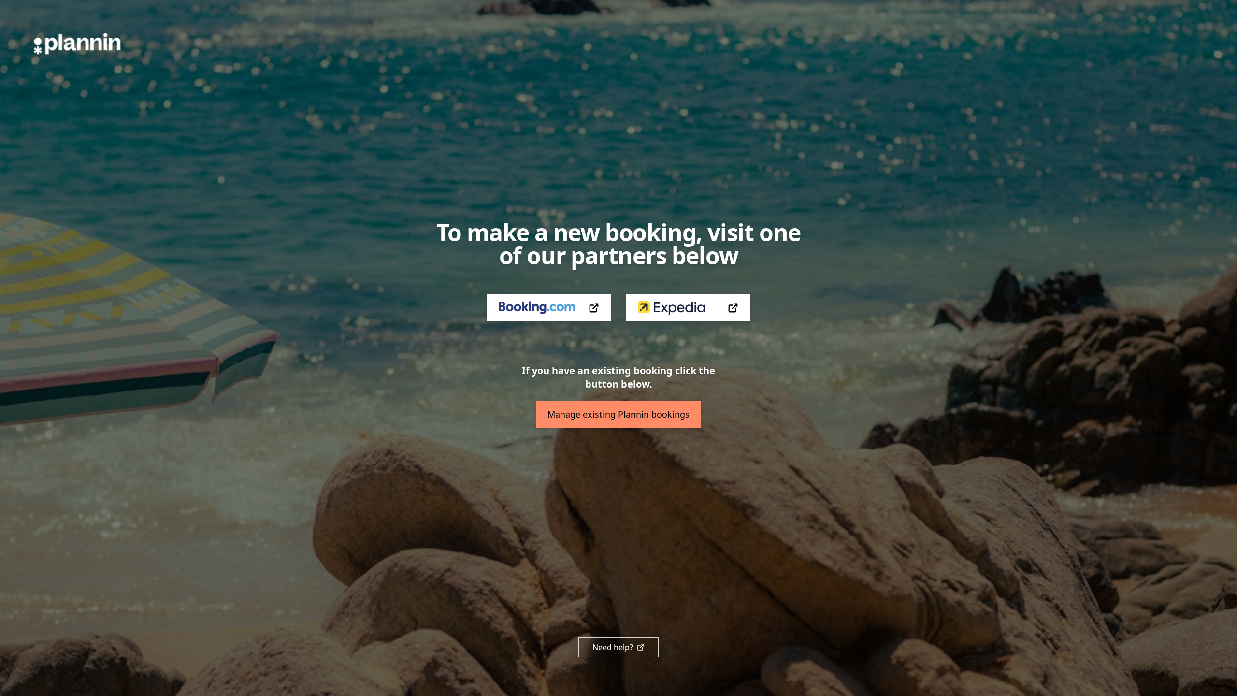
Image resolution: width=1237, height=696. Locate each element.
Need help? (612, 647)
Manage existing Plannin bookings (618, 414)
